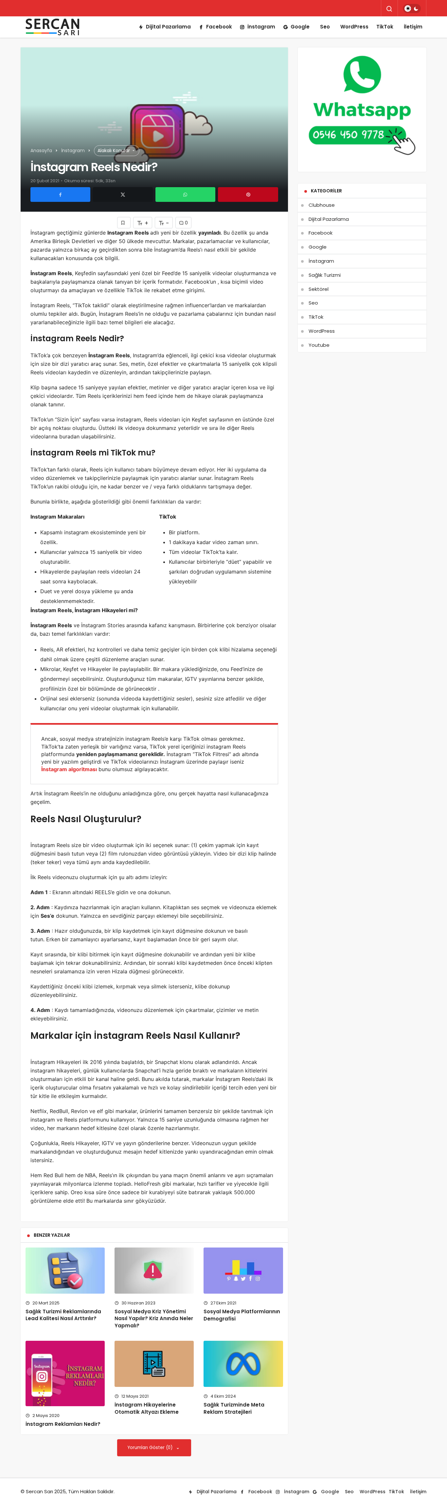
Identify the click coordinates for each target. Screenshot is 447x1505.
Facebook (219, 26)
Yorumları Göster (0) (151, 1447)
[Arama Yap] (389, 9)
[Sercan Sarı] (53, 27)
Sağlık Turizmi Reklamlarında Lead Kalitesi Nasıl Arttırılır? (63, 1315)
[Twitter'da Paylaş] (123, 194)
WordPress (354, 26)
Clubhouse (322, 205)
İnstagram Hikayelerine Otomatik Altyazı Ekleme (147, 1408)
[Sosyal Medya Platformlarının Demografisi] (243, 1271)
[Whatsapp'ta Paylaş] (185, 194)
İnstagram (261, 26)
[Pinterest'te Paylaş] (248, 194)
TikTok (384, 26)
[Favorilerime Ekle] (124, 222)
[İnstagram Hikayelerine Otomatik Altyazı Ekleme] (154, 1364)
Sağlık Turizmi (325, 275)
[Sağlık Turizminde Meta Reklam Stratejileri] (243, 1364)
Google (300, 26)
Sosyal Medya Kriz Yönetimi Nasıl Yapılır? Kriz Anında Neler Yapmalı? (154, 1318)
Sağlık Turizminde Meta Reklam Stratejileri (234, 1408)
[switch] (412, 8)
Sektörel (319, 289)
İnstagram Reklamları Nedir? (63, 1424)
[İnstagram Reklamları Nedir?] (65, 1373)
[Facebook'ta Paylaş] (60, 194)
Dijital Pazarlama (168, 26)
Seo (325, 26)
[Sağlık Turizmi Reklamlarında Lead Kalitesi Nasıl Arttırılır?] (65, 1271)
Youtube (319, 345)
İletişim (413, 26)
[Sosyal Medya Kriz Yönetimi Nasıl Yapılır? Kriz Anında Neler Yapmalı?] (154, 1271)
